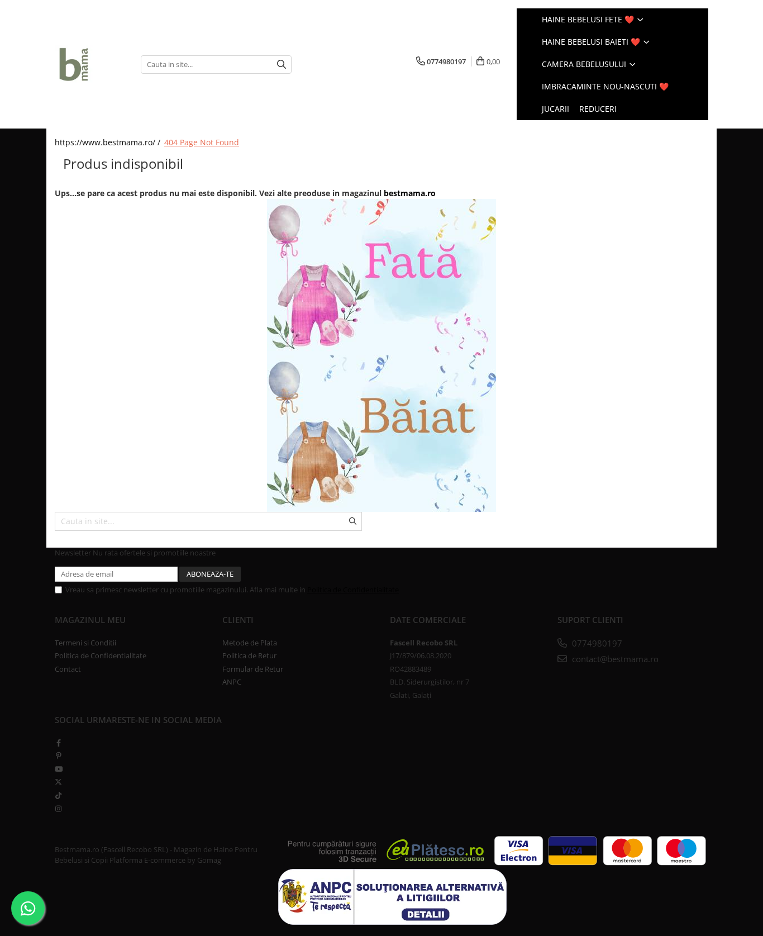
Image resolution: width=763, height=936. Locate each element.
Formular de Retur (252, 669)
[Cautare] (281, 64)
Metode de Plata (249, 643)
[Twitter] (58, 782)
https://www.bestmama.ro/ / (109, 142)
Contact (68, 669)
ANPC (231, 682)
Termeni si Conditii (85, 643)
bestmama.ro (410, 193)
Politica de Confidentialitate (353, 590)
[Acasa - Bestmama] (89, 64)
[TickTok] (58, 795)
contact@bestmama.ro (614, 658)
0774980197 (596, 643)
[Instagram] (58, 809)
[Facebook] (58, 743)
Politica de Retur (249, 655)
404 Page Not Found (201, 142)
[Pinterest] (58, 755)
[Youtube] (58, 769)
